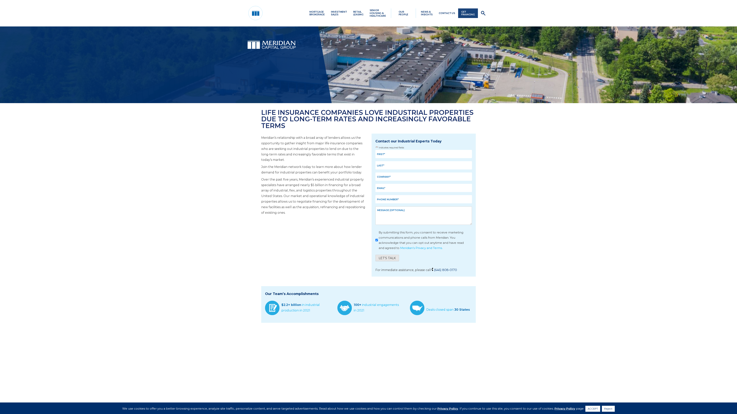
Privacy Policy (447, 408)
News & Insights (427, 13)
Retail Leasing (358, 13)
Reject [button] (608, 408)
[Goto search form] (483, 13)
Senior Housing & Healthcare (378, 13)
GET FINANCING (468, 13)
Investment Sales (339, 13)
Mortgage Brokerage (317, 13)
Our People (403, 13)
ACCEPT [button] (593, 408)
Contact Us (447, 13)
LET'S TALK (387, 258)
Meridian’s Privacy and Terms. (421, 248)
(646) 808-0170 (445, 270)
